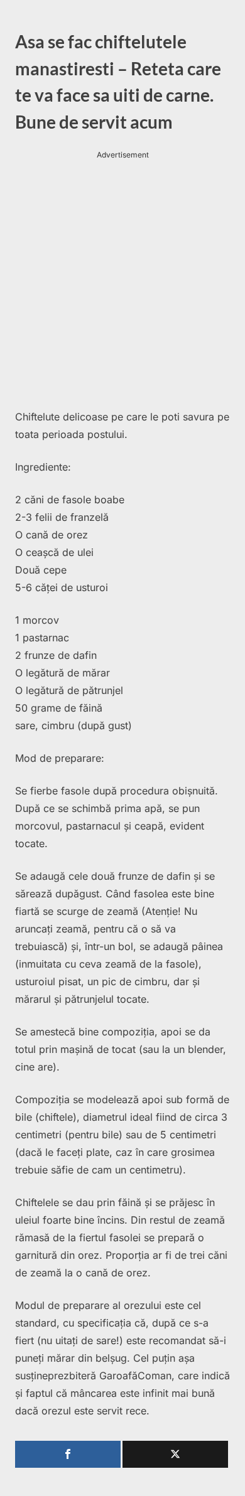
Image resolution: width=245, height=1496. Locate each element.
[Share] (68, 1454)
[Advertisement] (122, 283)
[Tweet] (175, 1454)
